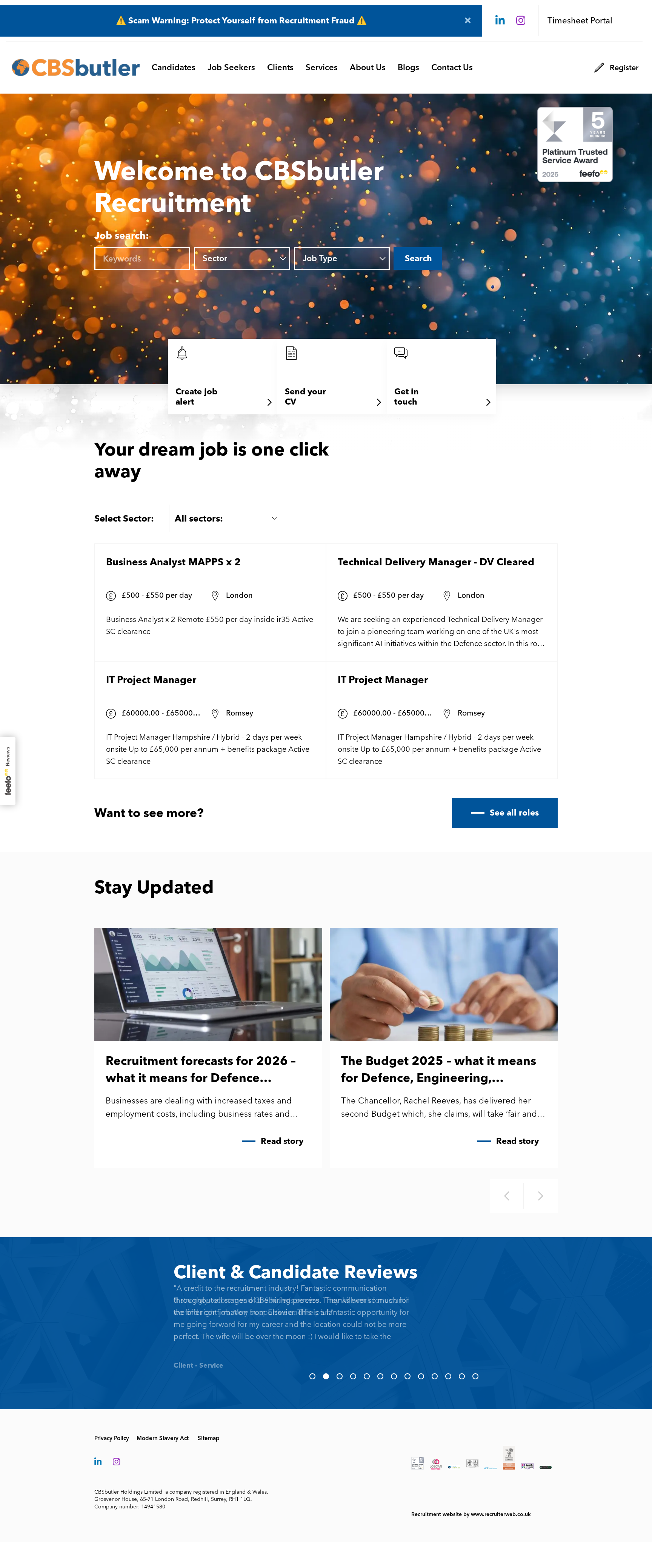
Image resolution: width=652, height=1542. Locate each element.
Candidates (173, 67)
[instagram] (521, 21)
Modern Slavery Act (163, 1438)
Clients (280, 67)
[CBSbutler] (76, 67)
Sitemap (209, 1438)
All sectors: (199, 518)
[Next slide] (541, 1196)
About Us (368, 67)
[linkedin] (500, 21)
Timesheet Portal (579, 20)
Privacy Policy (111, 1438)
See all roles (514, 813)
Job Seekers (231, 67)
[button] (312, 1376)
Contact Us (452, 67)
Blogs (408, 67)
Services (322, 67)
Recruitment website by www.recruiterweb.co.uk (471, 1514)
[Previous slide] (507, 1196)
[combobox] (252, 259)
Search (418, 258)
